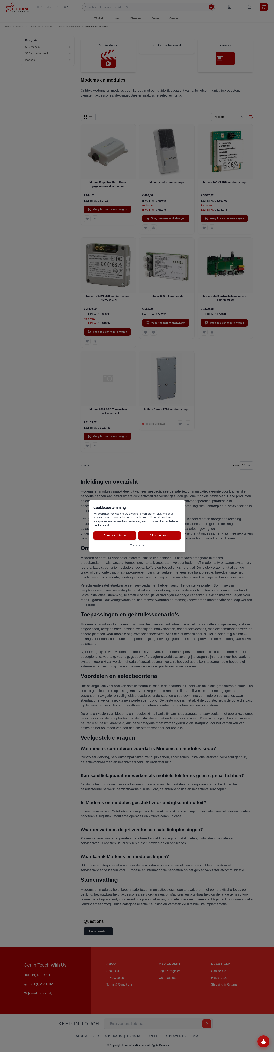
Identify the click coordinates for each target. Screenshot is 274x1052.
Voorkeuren (137, 544)
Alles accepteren (115, 535)
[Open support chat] (263, 1041)
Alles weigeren (159, 535)
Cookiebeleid (101, 524)
